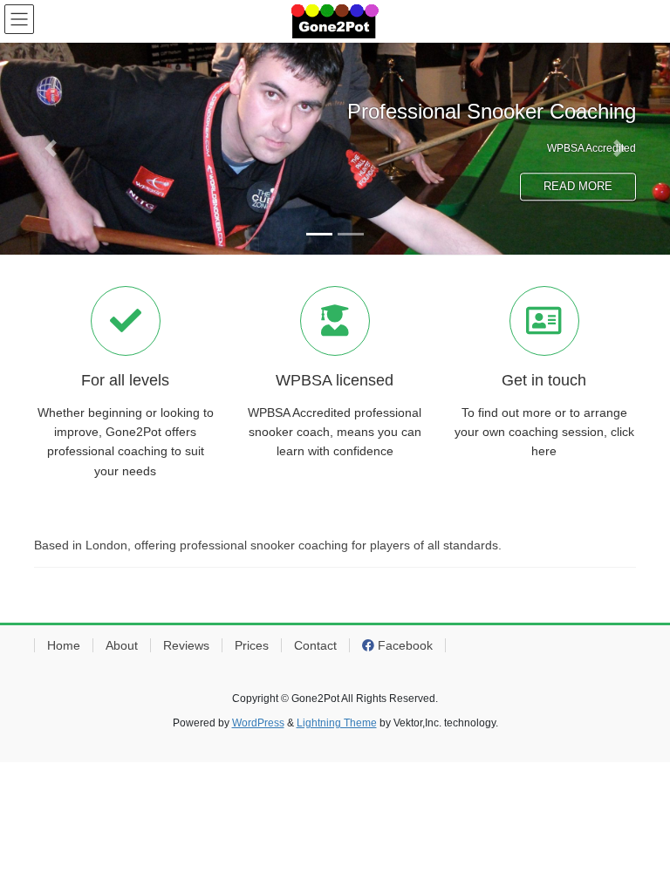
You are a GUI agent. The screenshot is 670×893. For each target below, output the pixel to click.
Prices (252, 645)
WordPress (258, 723)
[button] (50, 149)
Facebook (403, 645)
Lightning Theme (337, 723)
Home (63, 645)
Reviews (186, 645)
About (122, 645)
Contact (315, 645)
